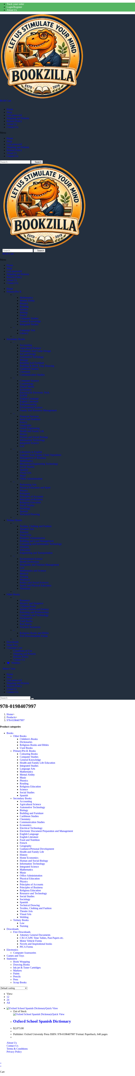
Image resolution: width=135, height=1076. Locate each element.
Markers (17, 970)
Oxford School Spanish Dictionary (42, 1021)
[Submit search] (32, 698)
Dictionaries (26, 742)
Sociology (25, 899)
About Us (12, 10)
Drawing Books (21, 964)
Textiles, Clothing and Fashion (36, 908)
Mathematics (26, 771)
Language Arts (27, 768)
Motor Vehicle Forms (31, 940)
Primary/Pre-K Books (24, 750)
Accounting (26, 801)
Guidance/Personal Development (37, 848)
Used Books (26, 748)
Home (10, 109)
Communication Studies (32, 822)
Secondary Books (22, 798)
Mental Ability (27, 774)
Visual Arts (25, 914)
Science (24, 789)
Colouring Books (29, 753)
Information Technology (32, 863)
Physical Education (30, 878)
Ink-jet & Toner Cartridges (27, 967)
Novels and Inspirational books (36, 943)
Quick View (51, 1008)
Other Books (20, 736)
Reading (24, 783)
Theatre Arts (26, 911)
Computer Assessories (24, 952)
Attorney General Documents (35, 935)
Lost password (14, 115)
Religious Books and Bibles (34, 745)
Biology (24, 810)
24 (8, 999)
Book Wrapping (21, 961)
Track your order (15, 4)
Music (23, 777)
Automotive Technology (32, 807)
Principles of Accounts (31, 884)
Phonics (24, 780)
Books (10, 733)
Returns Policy (14, 121)
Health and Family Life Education (37, 762)
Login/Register (14, 7)
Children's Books (29, 739)
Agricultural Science (30, 804)
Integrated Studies (29, 765)
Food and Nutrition (30, 840)
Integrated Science (29, 866)
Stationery (12, 958)
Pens (15, 979)
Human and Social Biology (34, 860)
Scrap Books (20, 982)
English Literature (29, 837)
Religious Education (30, 786)
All (8, 1002)
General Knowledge (30, 759)
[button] (67, 132)
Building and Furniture (31, 813)
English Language (29, 834)
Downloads (13, 929)
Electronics (12, 949)
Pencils (17, 976)
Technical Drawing (30, 905)
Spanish (24, 795)
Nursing (24, 926)
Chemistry (25, 819)
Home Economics (29, 857)
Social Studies (27, 792)
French (23, 843)
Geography (25, 845)
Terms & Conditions (17, 1048)
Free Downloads (21, 932)
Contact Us (12, 127)
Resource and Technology (33, 893)
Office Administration (31, 875)
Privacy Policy (14, 1051)
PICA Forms (26, 946)
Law (22, 923)
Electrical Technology (31, 828)
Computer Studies (29, 756)
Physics (24, 881)
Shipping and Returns (18, 118)
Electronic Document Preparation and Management (46, 831)
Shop (9, 112)
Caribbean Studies (29, 816)
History (23, 854)
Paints (16, 973)
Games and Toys (15, 955)
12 (8, 996)
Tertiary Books (21, 920)
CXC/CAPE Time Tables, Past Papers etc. (42, 937)
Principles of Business (31, 887)
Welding (24, 917)
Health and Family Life (32, 851)
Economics (25, 825)
